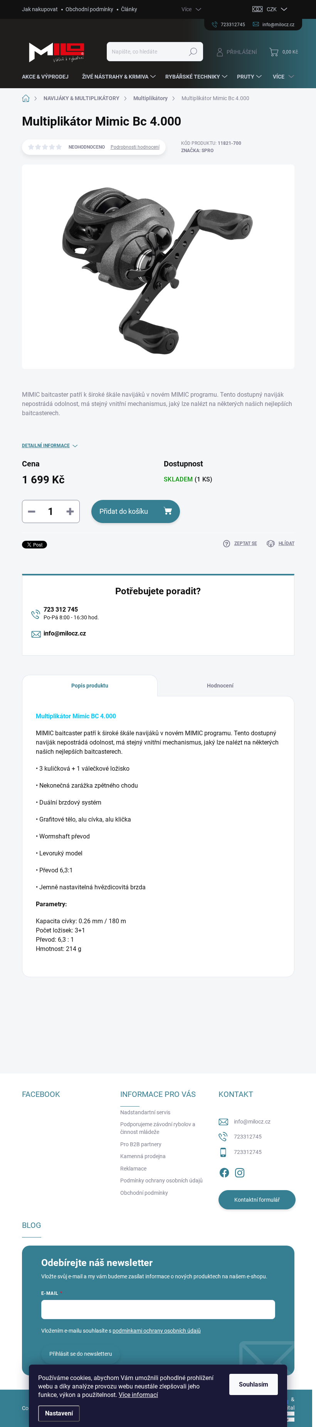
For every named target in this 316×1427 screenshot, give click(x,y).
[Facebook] (224, 1171)
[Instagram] (239, 1171)
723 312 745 (61, 609)
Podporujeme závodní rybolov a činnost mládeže (157, 1128)
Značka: (197, 150)
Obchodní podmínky (89, 9)
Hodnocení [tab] (220, 685)
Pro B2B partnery (140, 1144)
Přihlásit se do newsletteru (80, 1354)
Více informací (138, 1394)
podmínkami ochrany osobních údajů (157, 1331)
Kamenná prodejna (143, 1156)
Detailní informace (46, 445)
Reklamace (133, 1168)
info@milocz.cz (65, 633)
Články (129, 9)
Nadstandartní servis (145, 1112)
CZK (272, 9)
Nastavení (59, 1413)
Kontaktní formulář (257, 1200)
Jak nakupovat (40, 9)
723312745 (248, 1137)
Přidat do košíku (123, 511)
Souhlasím (253, 1384)
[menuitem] (48, 76)
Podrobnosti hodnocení (135, 147)
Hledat (193, 52)
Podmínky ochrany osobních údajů (161, 1180)
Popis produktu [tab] (89, 685)
